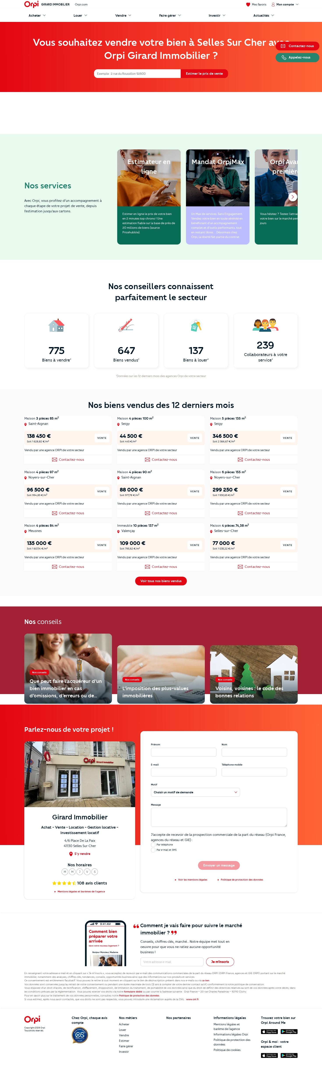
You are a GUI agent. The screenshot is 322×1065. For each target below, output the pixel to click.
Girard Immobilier (55, 4)
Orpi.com (81, 4)
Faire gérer (126, 1046)
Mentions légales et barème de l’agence (227, 1026)
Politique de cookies (227, 1050)
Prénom (155, 744)
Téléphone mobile (232, 764)
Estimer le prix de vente (204, 74)
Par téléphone (165, 844)
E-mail (155, 764)
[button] (65, 871)
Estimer (124, 1040)
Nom (224, 744)
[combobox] (97, 73)
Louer (122, 1029)
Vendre (124, 1035)
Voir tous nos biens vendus (161, 581)
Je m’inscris (220, 962)
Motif (154, 784)
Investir (124, 1051)
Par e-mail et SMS (167, 849)
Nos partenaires (178, 1018)
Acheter (124, 1024)
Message (156, 804)
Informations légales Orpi (231, 1034)
